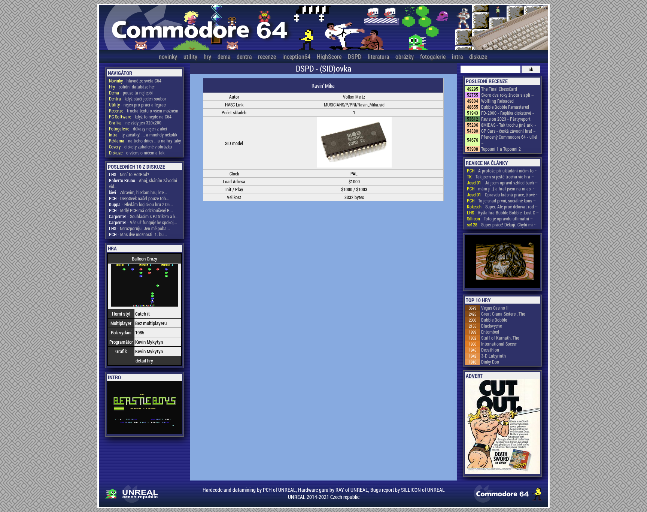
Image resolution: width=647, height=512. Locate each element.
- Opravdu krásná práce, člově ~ (502, 195)
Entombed (490, 332)
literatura (378, 56)
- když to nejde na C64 (140, 117)
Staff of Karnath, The (500, 338)
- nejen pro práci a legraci (138, 105)
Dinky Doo (490, 362)
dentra (244, 56)
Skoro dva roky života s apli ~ (507, 95)
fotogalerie (433, 56)
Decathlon (490, 350)
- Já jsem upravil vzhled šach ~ (502, 183)
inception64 (296, 56)
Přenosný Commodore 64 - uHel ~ (509, 140)
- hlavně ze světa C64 (135, 81)
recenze (267, 56)
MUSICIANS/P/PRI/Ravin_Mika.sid (354, 105)
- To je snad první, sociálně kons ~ (501, 201)
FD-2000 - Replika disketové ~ (508, 113)
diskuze (478, 56)
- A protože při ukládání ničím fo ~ (502, 171)
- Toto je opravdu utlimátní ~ (500, 219)
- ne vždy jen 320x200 (135, 123)
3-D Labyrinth (493, 356)
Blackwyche (491, 326)
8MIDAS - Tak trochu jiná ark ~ (508, 125)
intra (457, 56)
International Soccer (499, 344)
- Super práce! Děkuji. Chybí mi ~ (502, 225)
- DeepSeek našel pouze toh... (139, 198)
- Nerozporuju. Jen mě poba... (139, 228)
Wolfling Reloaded (497, 101)
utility (190, 56)
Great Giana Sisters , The (503, 314)
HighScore (329, 56)
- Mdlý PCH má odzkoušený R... (141, 210)
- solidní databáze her (132, 87)
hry (207, 56)
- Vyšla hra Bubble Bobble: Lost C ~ (503, 213)
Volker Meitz (354, 97)
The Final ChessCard (499, 89)
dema (224, 56)
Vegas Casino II (494, 308)
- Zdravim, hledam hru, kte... (138, 192)
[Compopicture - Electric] (502, 262)
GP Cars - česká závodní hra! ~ (508, 131)
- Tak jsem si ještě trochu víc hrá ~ (500, 177)
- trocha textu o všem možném (143, 111)
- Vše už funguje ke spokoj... (143, 222)
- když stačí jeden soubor (137, 99)
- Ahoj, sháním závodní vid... (143, 183)
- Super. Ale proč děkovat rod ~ (502, 207)
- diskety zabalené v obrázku (140, 147)
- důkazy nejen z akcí (138, 129)
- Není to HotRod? (129, 174)
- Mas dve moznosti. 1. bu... (138, 234)
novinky (168, 56)
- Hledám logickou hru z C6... (141, 204)
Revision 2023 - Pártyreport (506, 119)
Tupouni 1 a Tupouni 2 (501, 149)
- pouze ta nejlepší (131, 93)
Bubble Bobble (494, 320)
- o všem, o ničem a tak (136, 153)
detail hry (144, 360)
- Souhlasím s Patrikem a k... (144, 216)
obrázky (404, 56)
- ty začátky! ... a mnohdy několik (143, 135)
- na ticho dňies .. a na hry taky (145, 141)
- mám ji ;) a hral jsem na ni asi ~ (501, 189)
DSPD (354, 56)
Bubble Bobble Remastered (505, 107)
